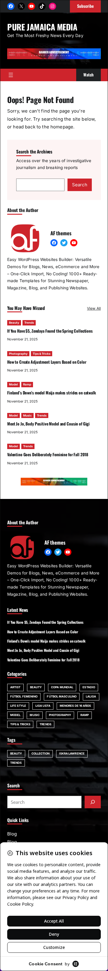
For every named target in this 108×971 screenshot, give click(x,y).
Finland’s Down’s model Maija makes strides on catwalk (51, 393)
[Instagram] (52, 6)
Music (27, 415)
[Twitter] (64, 242)
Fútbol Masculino (61, 696)
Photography (18, 353)
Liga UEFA (42, 705)
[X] (21, 6)
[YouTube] (31, 6)
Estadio (88, 687)
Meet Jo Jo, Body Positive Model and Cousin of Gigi (48, 424)
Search (79, 185)
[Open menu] (10, 75)
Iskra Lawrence (72, 753)
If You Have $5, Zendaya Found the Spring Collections (50, 331)
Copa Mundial (62, 687)
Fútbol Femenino (24, 696)
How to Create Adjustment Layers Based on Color (46, 362)
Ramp (27, 384)
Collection (41, 753)
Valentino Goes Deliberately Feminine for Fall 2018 (47, 454)
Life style (18, 705)
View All (94, 308)
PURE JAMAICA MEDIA (42, 27)
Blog (12, 834)
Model (13, 384)
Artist (15, 687)
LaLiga (91, 696)
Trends (29, 322)
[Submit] (93, 802)
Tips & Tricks (41, 353)
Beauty (14, 322)
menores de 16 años (75, 705)
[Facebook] (10, 6)
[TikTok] (42, 6)
